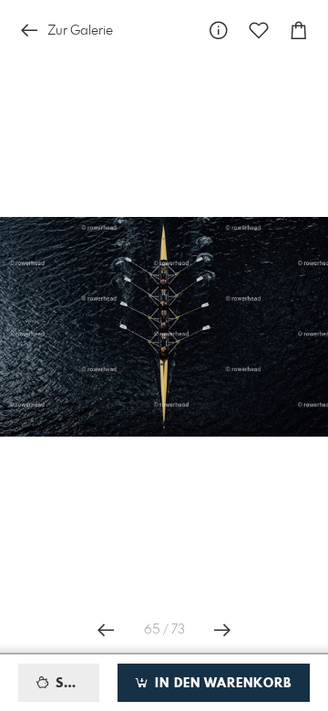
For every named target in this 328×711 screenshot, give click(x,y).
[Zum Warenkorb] (299, 30)
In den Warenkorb (221, 683)
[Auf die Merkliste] (259, 30)
